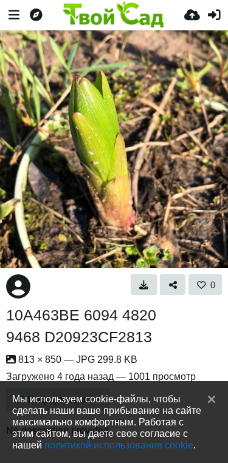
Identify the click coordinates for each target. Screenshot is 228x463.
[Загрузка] (192, 15)
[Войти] (214, 15)
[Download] (144, 284)
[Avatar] (18, 286)
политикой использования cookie (118, 444)
